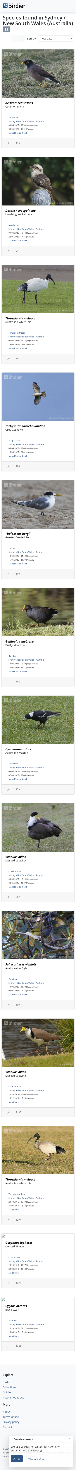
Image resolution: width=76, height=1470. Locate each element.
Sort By (31, 38)
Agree (16, 1458)
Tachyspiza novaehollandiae (25, 426)
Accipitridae (14, 440)
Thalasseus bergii (17, 534)
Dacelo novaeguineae (20, 211)
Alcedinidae (14, 225)
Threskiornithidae (16, 332)
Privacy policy (11, 1422)
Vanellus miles (15, 857)
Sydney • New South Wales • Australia (26, 121)
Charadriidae (14, 871)
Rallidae (12, 655)
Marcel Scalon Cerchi (18, 132)
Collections (9, 1387)
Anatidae (12, 1320)
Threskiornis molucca (20, 318)
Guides (7, 1392)
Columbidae (14, 1257)
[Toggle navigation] (69, 6)
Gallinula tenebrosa (19, 641)
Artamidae (13, 763)
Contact (7, 1427)
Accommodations (13, 1397)
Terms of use (11, 1417)
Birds (6, 1382)
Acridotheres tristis (19, 103)
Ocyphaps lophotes (18, 1243)
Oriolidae (12, 979)
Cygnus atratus (16, 1306)
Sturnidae (13, 117)
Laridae (11, 548)
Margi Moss (13, 1102)
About (6, 1411)
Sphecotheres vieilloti (20, 964)
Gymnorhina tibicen (19, 749)
